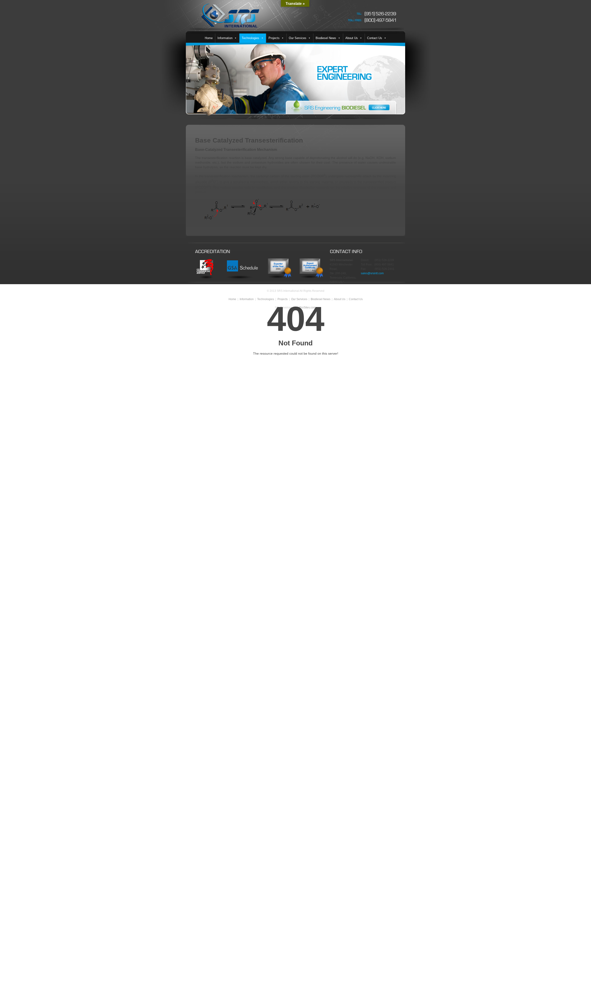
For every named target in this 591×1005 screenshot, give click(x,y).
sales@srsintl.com (372, 273)
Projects (274, 38)
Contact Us (374, 38)
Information (224, 38)
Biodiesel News (326, 38)
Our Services (297, 38)
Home (209, 38)
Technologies (250, 38)
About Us (351, 38)
